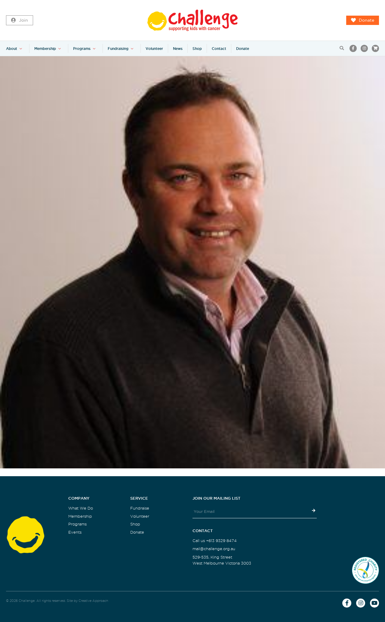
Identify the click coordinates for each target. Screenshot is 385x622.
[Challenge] (192, 20)
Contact (219, 49)
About (11, 49)
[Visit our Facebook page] (353, 48)
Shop (197, 49)
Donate (366, 20)
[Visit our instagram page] (364, 48)
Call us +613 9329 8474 (214, 541)
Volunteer (154, 49)
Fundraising (118, 49)
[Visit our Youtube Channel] (374, 603)
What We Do (80, 508)
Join (23, 20)
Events (75, 532)
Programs (82, 49)
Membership (45, 49)
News (178, 49)
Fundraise (139, 508)
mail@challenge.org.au (213, 549)
